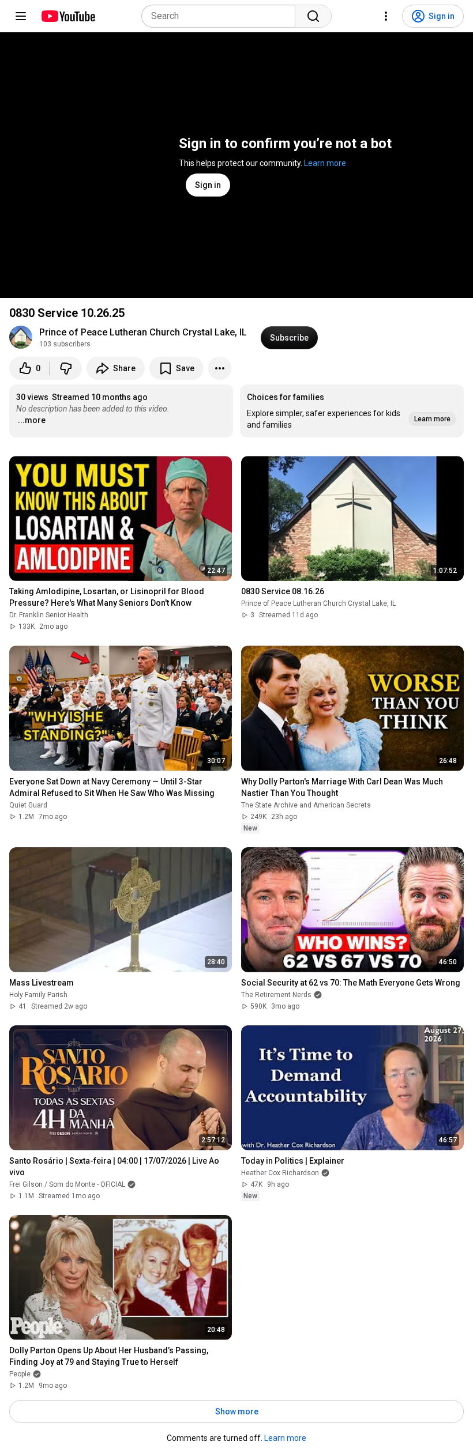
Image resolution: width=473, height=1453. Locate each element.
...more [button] (32, 420)
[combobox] (221, 16)
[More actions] (219, 368)
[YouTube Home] (67, 16)
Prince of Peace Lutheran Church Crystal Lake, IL (143, 332)
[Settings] (386, 16)
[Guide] (21, 16)
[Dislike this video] (66, 368)
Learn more (325, 163)
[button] (352, 410)
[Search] (313, 16)
